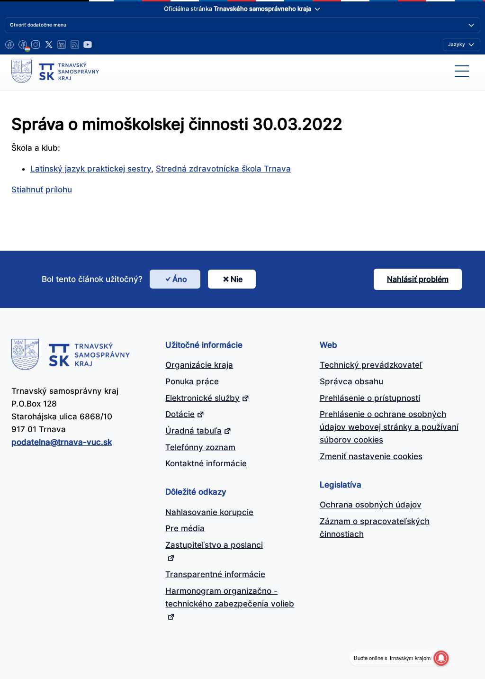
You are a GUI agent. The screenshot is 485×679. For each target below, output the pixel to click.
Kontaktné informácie (206, 463)
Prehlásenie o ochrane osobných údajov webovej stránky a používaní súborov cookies (389, 426)
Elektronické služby (202, 398)
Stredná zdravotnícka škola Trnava (223, 168)
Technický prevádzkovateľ (371, 365)
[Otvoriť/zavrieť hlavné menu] (462, 71)
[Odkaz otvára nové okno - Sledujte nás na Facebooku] (9, 44)
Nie (236, 279)
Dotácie (180, 414)
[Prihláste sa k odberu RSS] (75, 44)
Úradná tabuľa (193, 430)
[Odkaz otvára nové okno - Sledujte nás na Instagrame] (35, 44)
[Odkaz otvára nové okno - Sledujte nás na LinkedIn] (61, 44)
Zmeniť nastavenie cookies (371, 456)
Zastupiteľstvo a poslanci (214, 545)
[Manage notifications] (441, 658)
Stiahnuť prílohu (41, 189)
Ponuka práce (192, 381)
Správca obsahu (351, 381)
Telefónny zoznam (200, 447)
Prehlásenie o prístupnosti (370, 398)
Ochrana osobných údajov (371, 504)
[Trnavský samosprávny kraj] (55, 71)
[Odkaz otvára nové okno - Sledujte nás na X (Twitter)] (49, 44)
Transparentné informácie (215, 574)
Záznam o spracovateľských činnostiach (375, 527)
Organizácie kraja (199, 365)
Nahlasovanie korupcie (209, 512)
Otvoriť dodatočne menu (38, 24)
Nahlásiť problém (418, 279)
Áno (179, 279)
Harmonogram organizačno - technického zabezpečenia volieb (229, 597)
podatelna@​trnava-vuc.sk (61, 442)
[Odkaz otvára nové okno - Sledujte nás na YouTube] (87, 44)
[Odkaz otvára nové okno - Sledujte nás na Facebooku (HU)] (22, 44)
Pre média (185, 528)
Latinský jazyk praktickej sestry (90, 168)
